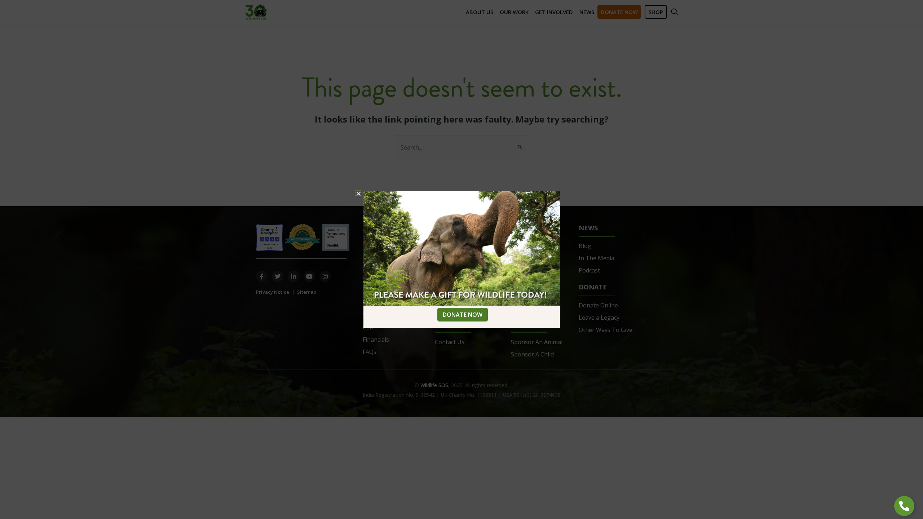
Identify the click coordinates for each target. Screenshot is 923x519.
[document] (461, 259)
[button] (358, 193)
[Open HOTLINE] (904, 506)
